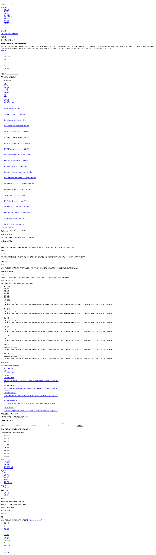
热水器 (6, 89)
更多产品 (6, 18)
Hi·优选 (6, 90)
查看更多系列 (8, 483)
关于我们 (6, 11)
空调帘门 (15, 34)
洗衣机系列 (7, 15)
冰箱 (5, 84)
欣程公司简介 (8, 461)
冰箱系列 (6, 13)
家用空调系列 (8, 17)
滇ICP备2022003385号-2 (36, 520)
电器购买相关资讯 (9, 368)
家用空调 (6, 87)
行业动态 (6, 370)
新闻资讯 (6, 20)
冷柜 (5, 94)
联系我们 (6, 23)
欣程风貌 (6, 464)
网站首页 (6, 10)
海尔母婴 (6, 101)
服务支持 (6, 22)
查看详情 (3, 50)
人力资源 (6, 494)
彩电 (5, 96)
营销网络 (6, 487)
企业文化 (6, 463)
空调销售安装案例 (9, 466)
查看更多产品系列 (9, 102)
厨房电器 (6, 92)
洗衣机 (6, 85)
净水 (5, 97)
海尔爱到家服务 (8, 468)
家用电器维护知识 (9, 372)
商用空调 (6, 99)
